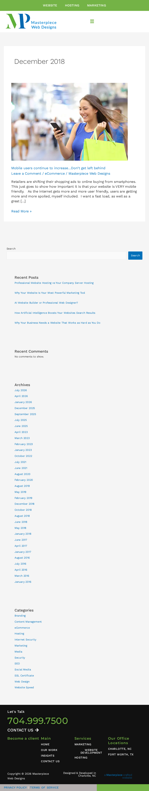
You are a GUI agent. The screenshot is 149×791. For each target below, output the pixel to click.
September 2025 (25, 414)
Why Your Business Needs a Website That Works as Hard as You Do (57, 322)
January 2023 (23, 449)
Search (11, 248)
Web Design (22, 681)
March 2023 (22, 438)
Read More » (21, 211)
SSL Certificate (24, 675)
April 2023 (21, 432)
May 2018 (20, 527)
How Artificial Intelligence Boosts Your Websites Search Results (55, 312)
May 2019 (20, 491)
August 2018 (22, 515)
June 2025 (21, 425)
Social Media (23, 669)
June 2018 (21, 521)
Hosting (72, 5)
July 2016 (20, 563)
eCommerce (55, 173)
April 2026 (21, 396)
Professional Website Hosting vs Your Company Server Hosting (54, 282)
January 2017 (23, 551)
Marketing (96, 5)
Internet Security (25, 639)
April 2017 (21, 545)
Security (20, 657)
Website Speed (24, 687)
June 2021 (21, 468)
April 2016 (21, 569)
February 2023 (24, 444)
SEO (17, 663)
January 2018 (23, 533)
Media (18, 651)
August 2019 (22, 485)
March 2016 (22, 575)
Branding (20, 615)
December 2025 (25, 408)
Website (50, 5)
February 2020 (24, 479)
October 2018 (23, 509)
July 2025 (21, 419)
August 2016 (22, 557)
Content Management (28, 621)
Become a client (23, 738)
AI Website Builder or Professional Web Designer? (46, 302)
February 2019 (23, 497)
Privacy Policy (15, 787)
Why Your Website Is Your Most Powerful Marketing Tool (50, 292)
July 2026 (21, 390)
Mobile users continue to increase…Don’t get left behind (58, 168)
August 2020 (22, 474)
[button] (92, 21)
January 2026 (23, 402)
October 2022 (23, 455)
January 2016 (23, 581)
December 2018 (24, 503)
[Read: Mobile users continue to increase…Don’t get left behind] (69, 121)
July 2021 (20, 461)
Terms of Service (44, 787)
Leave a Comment (26, 173)
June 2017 (21, 539)
